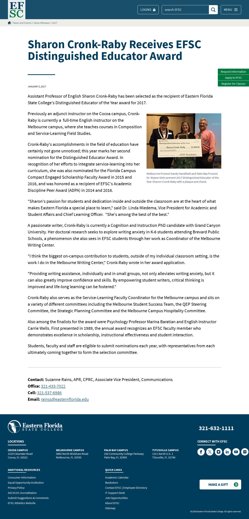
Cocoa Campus (18, 450)
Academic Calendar (117, 477)
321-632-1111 (216, 428)
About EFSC (112, 503)
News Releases (42, 22)
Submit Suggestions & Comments (28, 498)
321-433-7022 (53, 386)
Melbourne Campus (70, 450)
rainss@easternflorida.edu (65, 399)
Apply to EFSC (233, 77)
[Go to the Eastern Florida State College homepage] (35, 426)
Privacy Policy (16, 487)
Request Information (233, 71)
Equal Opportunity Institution (26, 482)
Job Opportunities (116, 498)
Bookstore (111, 482)
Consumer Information (22, 477)
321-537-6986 (49, 392)
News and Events (22, 22)
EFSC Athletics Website (22, 503)
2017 (54, 22)
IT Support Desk (115, 493)
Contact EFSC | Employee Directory (126, 487)
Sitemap (110, 508)
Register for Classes (233, 83)
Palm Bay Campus (116, 450)
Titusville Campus (165, 450)
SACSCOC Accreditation (22, 493)
